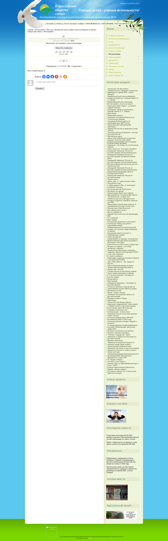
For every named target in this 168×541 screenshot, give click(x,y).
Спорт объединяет (114, 237)
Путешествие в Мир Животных (118, 208)
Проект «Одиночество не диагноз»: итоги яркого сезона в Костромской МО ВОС (122, 443)
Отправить (40, 88)
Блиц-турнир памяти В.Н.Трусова (119, 308)
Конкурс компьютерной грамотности (120, 367)
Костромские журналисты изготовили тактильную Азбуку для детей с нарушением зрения (121, 223)
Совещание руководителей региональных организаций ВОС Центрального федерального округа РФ (123, 356)
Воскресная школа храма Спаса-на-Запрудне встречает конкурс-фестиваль (121, 142)
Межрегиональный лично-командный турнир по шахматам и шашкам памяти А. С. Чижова (123, 98)
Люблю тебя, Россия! (115, 269)
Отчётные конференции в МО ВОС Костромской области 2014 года (120, 318)
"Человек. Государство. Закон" (119, 335)
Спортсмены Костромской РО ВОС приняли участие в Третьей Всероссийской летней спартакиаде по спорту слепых (123, 437)
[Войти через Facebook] (52, 77)
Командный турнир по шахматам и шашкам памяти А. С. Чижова (120, 110)
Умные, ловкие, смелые (116, 293)
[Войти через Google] (61, 77)
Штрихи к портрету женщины (118, 333)
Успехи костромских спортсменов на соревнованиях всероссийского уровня (122, 288)
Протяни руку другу (114, 136)
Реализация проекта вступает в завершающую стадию (119, 234)
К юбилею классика (114, 187)
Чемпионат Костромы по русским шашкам (123, 348)
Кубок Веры (111, 300)
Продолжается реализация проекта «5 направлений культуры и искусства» (121, 205)
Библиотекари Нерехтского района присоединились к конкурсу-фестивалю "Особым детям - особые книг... (122, 195)
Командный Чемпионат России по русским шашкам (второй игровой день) (122, 169)
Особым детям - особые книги (118, 312)
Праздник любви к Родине (117, 298)
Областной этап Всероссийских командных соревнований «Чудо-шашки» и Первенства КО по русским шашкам (122, 304)
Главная (30, 30)
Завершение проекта (115, 115)
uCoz (90, 538)
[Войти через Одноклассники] (65, 77)
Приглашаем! (112, 281)
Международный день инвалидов (119, 102)
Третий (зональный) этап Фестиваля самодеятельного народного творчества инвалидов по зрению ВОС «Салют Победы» (122, 469)
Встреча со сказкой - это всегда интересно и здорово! (119, 247)
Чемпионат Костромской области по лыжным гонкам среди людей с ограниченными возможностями (120, 344)
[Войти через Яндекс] (56, 77)
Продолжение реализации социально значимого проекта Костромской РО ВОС (122, 251)
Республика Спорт (114, 183)
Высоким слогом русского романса (120, 331)
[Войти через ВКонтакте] (48, 77)
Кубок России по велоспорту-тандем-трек (122, 244)
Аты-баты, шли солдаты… (117, 361)
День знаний (112, 220)
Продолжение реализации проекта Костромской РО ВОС (120, 172)
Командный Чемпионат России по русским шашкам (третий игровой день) (122, 161)
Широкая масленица (115, 340)
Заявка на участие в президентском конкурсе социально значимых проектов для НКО (122, 200)
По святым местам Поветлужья (119, 189)
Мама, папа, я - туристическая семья (121, 181)
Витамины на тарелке (115, 191)
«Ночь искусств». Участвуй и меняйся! (122, 149)
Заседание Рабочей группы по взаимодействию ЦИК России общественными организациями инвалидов (119, 124)
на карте (73, 24)
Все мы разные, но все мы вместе (120, 104)
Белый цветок (112, 279)
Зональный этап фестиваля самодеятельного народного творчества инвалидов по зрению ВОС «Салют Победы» (122, 91)
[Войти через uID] (44, 77)
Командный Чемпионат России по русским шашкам (120, 176)
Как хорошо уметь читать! (117, 210)
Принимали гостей (114, 291)
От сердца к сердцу (114, 360)
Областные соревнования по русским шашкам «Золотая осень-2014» (121, 139)
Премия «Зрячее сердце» (116, 369)
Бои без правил (113, 277)
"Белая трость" (113, 179)
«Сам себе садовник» (115, 254)
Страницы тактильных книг (117, 310)
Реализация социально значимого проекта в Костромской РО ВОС (123, 259)
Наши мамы (111, 113)
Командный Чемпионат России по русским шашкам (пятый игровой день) (121, 152)
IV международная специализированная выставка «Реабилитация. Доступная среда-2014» (122, 327)
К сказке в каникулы (115, 256)
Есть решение (112, 218)
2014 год (49, 30)
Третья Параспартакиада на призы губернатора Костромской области (120, 266)
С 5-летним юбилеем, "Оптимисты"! (120, 275)
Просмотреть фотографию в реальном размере (64, 43)
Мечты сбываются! (114, 212)
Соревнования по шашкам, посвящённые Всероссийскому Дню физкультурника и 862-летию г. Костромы (122, 240)
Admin (72, 40)
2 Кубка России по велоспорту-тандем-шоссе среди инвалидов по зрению (122, 272)
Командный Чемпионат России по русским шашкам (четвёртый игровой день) (121, 156)
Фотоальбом (40, 30)
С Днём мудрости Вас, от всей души (121, 185)
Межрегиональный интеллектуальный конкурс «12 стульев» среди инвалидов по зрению (122, 229)
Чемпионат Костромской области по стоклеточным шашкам (120, 118)
